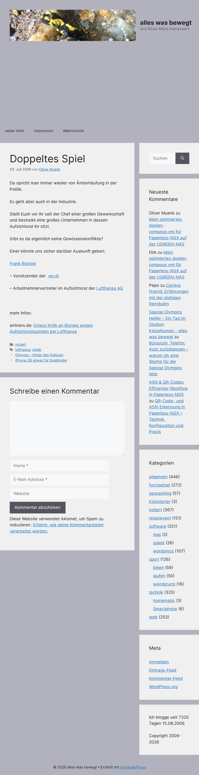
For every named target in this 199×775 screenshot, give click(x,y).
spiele (159, 542)
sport (154, 559)
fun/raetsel (159, 485)
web (153, 617)
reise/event (160, 518)
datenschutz (73, 130)
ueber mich (14, 130)
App (157, 534)
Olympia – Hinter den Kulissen (39, 355)
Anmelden (159, 662)
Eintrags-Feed (162, 670)
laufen (159, 575)
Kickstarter (159, 501)
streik (36, 349)
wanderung (164, 584)
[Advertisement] (99, 87)
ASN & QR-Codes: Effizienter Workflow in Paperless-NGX (168, 388)
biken (158, 567)
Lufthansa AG (109, 288)
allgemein (158, 476)
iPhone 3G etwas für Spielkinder (41, 360)
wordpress (163, 551)
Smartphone (165, 608)
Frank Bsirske (23, 263)
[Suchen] (182, 158)
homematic (164, 600)
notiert (20, 344)
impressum (43, 130)
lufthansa (22, 349)
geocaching (160, 493)
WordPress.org (163, 686)
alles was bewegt (166, 22)
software (157, 526)
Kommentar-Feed (166, 678)
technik (156, 592)
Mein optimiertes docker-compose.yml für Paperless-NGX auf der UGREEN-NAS (168, 232)
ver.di (53, 275)
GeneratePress (133, 767)
